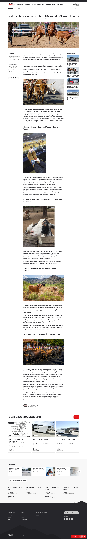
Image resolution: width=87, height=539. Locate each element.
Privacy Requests (26, 535)
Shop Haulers (10, 515)
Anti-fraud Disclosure (36, 535)
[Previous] (79, 471)
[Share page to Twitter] (18, 78)
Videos (61, 4)
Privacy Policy (22, 535)
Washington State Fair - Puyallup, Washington (13, 70)
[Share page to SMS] (16, 78)
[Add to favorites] (29, 422)
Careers (53, 4)
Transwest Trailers (24, 519)
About (22, 514)
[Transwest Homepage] (11, 535)
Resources (10, 8)
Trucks (26, 1)
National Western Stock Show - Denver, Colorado (14, 57)
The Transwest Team (39, 18)
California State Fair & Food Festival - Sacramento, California (14, 63)
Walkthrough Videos (17, 8)
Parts (43, 4)
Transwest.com (39, 510)
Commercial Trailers (50, 1)
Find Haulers (27, 4)
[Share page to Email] (11, 78)
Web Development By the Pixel (44, 535)
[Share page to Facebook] (13, 78)
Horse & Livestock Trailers (39, 1)
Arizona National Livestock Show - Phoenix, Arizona (13, 67)
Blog (58, 4)
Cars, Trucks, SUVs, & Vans (18, 1)
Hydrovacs (31, 1)
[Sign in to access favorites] (74, 4)
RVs (56, 1)
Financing (33, 4)
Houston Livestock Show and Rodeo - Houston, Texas (14, 60)
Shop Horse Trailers (11, 512)
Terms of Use (31, 535)
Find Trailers (20, 4)
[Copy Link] (9, 78)
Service (39, 4)
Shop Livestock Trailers (12, 514)
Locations (48, 4)
